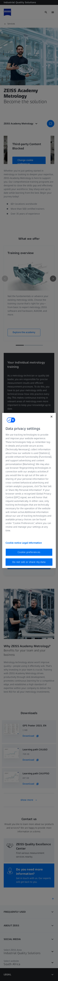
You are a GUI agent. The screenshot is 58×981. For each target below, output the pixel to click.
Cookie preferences (29, 552)
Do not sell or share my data (28, 562)
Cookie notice (14, 542)
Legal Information (32, 542)
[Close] (51, 416)
